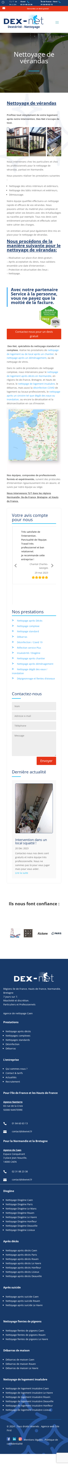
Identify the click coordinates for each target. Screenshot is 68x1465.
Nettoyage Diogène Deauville (21, 1205)
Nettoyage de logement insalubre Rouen (28, 1376)
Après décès (11, 1221)
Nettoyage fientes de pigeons (22, 1301)
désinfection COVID (43, 387)
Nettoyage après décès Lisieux (22, 1251)
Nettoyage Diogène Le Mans (21, 1188)
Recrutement (13, 1061)
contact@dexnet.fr (22, 1111)
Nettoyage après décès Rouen (22, 1238)
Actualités (11, 1057)
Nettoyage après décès (18, 1011)
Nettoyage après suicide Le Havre (24, 1284)
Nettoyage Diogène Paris (19, 1184)
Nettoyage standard (28, 611)
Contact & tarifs (14, 1052)
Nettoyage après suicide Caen (22, 1276)
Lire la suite (21, 852)
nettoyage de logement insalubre (36, 383)
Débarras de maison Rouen (21, 1343)
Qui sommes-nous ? (16, 1048)
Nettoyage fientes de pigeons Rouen (26, 1314)
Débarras (22, 616)
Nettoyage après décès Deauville (24, 1255)
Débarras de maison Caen (20, 1339)
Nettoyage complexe (28, 605)
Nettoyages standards (18, 1019)
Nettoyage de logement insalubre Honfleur (29, 1385)
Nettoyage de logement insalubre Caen (27, 1368)
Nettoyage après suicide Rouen (23, 1280)
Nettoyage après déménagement (35, 643)
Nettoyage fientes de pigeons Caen (25, 1310)
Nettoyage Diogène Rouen (20, 1192)
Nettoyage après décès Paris (21, 1234)
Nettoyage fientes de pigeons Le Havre (27, 1318)
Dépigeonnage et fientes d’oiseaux (36, 658)
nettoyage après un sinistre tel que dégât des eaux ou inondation (33, 395)
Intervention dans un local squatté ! (31, 821)
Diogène (8, 1171)
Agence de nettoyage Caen (18, 993)
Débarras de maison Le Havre (22, 1347)
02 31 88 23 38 (26, 4)
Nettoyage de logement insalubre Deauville (29, 1381)
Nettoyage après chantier (31, 638)
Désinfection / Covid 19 (29, 622)
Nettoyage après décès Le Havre (23, 1243)
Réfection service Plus (29, 627)
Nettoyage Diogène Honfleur (21, 1201)
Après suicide (12, 1267)
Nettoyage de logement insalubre (25, 1359)
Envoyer (46, 740)
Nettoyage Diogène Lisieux (20, 1209)
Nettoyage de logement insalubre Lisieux (28, 1389)
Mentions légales (33, 1419)
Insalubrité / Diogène (28, 632)
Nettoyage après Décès (29, 600)
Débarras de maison (16, 1330)
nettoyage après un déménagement (26, 357)
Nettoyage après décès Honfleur (23, 1247)
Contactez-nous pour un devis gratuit (34, 334)
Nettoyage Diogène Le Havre (21, 1196)
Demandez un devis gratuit (38, 8)
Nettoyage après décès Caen (21, 1230)
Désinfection (13, 1023)
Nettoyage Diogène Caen (19, 1179)
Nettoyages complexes (18, 1015)
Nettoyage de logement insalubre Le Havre (29, 1372)
